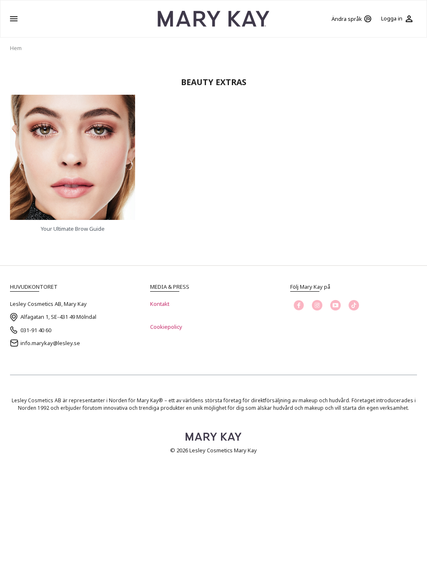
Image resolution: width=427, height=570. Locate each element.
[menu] (13, 18)
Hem (16, 48)
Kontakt (159, 304)
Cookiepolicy (166, 326)
